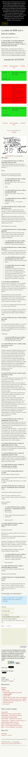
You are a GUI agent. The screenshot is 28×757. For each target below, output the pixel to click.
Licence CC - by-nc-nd (6, 735)
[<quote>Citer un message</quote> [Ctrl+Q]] (9, 626)
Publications (4, 687)
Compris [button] (5, 23)
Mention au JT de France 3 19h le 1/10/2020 (11, 713)
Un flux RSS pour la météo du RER (9, 717)
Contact (15, 743)
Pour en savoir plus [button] (16, 20)
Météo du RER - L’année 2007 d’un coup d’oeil (11, 718)
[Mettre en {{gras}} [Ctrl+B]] (2, 626)
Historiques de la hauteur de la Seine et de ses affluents (14, 699)
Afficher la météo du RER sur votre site (9, 722)
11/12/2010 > (23, 66)
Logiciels (3, 689)
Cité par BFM (4, 712)
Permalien (14, 132)
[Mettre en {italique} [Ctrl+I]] (5, 626)
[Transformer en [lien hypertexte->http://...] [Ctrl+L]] (7, 626)
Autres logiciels (6, 704)
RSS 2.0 (19, 743)
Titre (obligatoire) (5, 615)
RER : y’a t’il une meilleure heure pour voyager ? (12, 725)
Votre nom (3, 607)
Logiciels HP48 (6, 695)
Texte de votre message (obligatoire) (9, 618)
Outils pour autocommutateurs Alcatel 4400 (12, 692)
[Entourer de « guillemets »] (11, 626)
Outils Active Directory (8, 702)
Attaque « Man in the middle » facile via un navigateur (15, 697)
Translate (11, 681)
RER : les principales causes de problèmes (10, 723)
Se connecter (10, 743)
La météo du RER (7, 694)
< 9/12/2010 (4, 66)
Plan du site (3, 743)
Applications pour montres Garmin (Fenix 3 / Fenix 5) (14, 700)
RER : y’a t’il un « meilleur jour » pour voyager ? (12, 727)
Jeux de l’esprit (6, 691)
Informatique (4, 733)
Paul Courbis (15, 37)
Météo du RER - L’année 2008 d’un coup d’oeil (11, 715)
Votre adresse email (5, 611)
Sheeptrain (9, 156)
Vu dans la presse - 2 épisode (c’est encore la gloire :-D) (13, 720)
